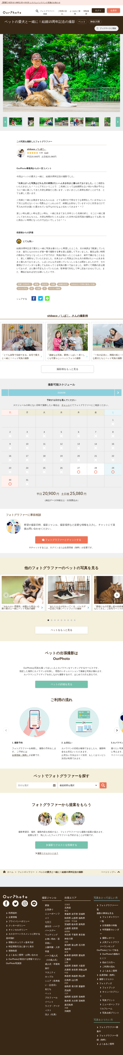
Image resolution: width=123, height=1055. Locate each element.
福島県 (82, 918)
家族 (47, 905)
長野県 (75, 928)
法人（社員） (51, 1014)
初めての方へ (108, 962)
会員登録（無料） (20, 755)
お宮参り (49, 909)
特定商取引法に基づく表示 (21, 946)
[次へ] (118, 122)
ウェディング (51, 934)
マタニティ (50, 972)
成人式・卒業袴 (52, 964)
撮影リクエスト (106, 979)
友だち (48, 989)
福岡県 (67, 996)
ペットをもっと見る (61, 630)
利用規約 (13, 913)
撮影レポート (108, 938)
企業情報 (13, 917)
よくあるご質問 (109, 971)
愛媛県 (82, 986)
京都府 (75, 965)
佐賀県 (75, 996)
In (25, 903)
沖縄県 (67, 1011)
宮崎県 (82, 1001)
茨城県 (67, 924)
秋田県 (67, 918)
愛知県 (82, 955)
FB (6, 903)
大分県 (75, 1001)
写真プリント (108, 1000)
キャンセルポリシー (18, 930)
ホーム (10, 872)
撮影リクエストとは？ (47, 853)
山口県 (75, 980)
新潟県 (67, 945)
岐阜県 (67, 955)
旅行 (47, 968)
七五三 (48, 922)
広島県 (67, 980)
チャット (66, 405)
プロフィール (51, 997)
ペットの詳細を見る (61, 684)
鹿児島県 (68, 1005)
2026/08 (61, 392)
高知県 (67, 990)
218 (46, 153)
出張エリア (70, 897)
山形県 (75, 918)
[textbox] (36, 785)
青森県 (67, 914)
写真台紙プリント (110, 1013)
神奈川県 (68, 938)
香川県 (75, 986)
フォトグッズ (105, 983)
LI (34, 903)
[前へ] (5, 122)
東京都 (82, 934)
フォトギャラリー (26, 872)
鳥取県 (67, 976)
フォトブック (108, 987)
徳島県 (67, 986)
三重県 (67, 959)
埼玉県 (67, 934)
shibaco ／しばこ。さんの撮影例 (67, 315)
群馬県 (82, 924)
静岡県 (75, 955)
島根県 (75, 976)
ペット (48, 993)
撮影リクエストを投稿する (62, 845)
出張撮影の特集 (109, 925)
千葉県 (75, 934)
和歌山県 (83, 970)
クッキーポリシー (17, 925)
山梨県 (67, 928)
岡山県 (82, 976)
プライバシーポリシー (19, 921)
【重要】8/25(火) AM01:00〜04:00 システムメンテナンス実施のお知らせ (30, 2)
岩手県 (75, 914)
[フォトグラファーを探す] (103, 785)
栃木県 (75, 924)
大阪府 (82, 965)
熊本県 (67, 1001)
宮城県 (82, 914)
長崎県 (82, 996)
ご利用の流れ (108, 966)
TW (15, 903)
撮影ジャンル (49, 897)
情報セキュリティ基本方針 (21, 942)
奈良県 (75, 970)
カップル (49, 976)
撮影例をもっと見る (67, 369)
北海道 (67, 907)
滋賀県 (67, 965)
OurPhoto (15, 896)
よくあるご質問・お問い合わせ (23, 955)
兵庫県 (67, 970)
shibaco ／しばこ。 (36, 149)
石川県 (82, 945)
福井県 (67, 949)
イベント (49, 1002)
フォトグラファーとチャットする (63, 540)
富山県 (75, 945)
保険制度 (13, 950)
